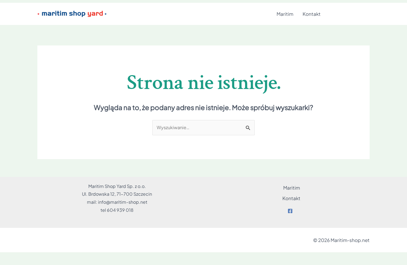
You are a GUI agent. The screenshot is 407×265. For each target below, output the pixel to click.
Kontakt (312, 14)
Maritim (285, 14)
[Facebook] (290, 210)
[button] (350, 14)
